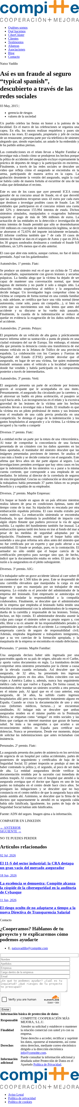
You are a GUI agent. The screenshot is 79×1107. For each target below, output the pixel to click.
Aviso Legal (16, 1094)
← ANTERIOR (10, 827)
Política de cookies (20, 1102)
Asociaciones (16, 49)
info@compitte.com (33, 1052)
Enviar (5, 1009)
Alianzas (13, 46)
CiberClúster (16, 35)
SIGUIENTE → (10, 831)
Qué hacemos (17, 31)
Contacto (14, 56)
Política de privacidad (22, 1098)
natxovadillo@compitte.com (30, 948)
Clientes (13, 38)
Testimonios (15, 42)
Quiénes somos (18, 27)
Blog (11, 53)
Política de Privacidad (47, 1064)
